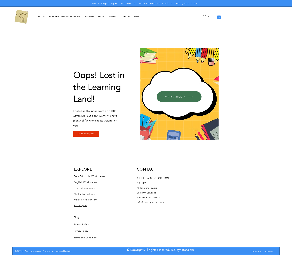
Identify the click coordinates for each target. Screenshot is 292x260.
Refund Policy (81, 224)
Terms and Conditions (85, 237)
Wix (69, 251)
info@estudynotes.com (150, 202)
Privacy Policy (81, 230)
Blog (76, 217)
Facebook (256, 251)
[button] (219, 16)
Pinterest (269, 251)
